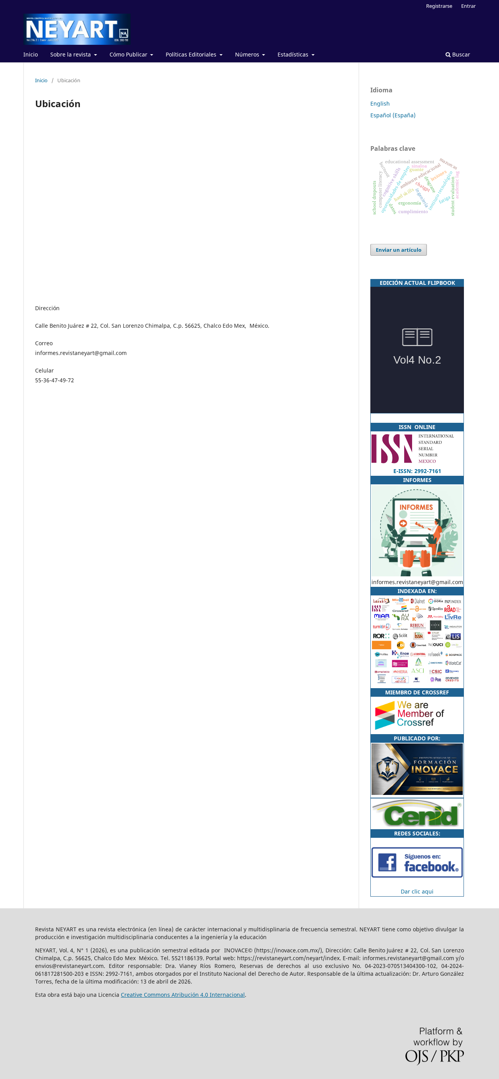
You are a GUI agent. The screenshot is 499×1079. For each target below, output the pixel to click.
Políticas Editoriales (192, 54)
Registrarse (439, 5)
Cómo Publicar (129, 54)
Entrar (468, 5)
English (380, 103)
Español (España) (393, 115)
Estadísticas (294, 54)
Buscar (460, 54)
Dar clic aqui (417, 891)
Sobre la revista (71, 54)
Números (248, 54)
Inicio (30, 54)
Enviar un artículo (398, 249)
